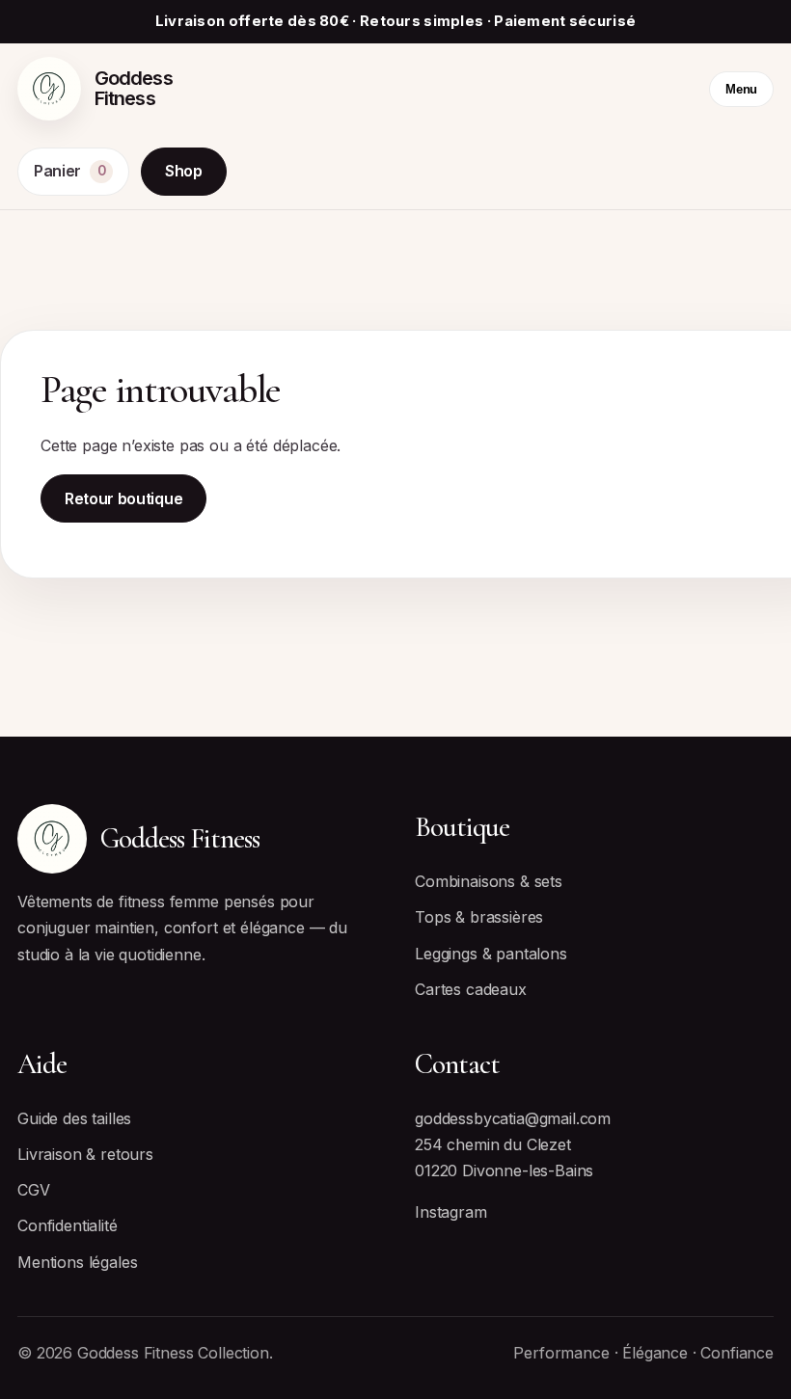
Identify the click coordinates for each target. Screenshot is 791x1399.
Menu (741, 89)
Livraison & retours (85, 1154)
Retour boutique (123, 498)
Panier (69, 170)
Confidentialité (67, 1225)
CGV (33, 1189)
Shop (184, 170)
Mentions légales (77, 1262)
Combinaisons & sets (488, 881)
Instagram (451, 1212)
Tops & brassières (479, 917)
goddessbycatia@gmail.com (513, 1118)
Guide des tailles (74, 1118)
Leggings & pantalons (491, 953)
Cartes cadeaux (471, 989)
